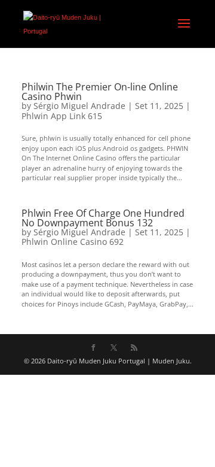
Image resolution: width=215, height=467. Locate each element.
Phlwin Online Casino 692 (73, 241)
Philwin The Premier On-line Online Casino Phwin (100, 91)
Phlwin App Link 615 (62, 116)
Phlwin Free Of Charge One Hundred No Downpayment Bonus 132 (103, 218)
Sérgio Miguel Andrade (79, 105)
